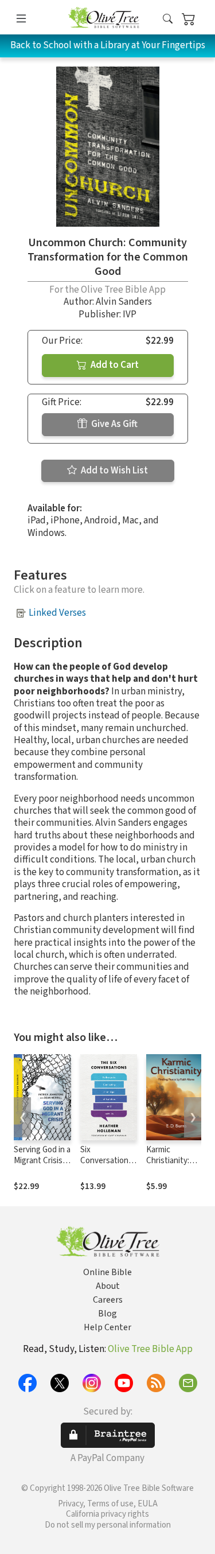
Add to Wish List (113, 470)
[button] (168, 19)
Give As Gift (113, 424)
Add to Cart (114, 365)
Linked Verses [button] (57, 613)
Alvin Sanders (124, 302)
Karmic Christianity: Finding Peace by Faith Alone (171, 1166)
